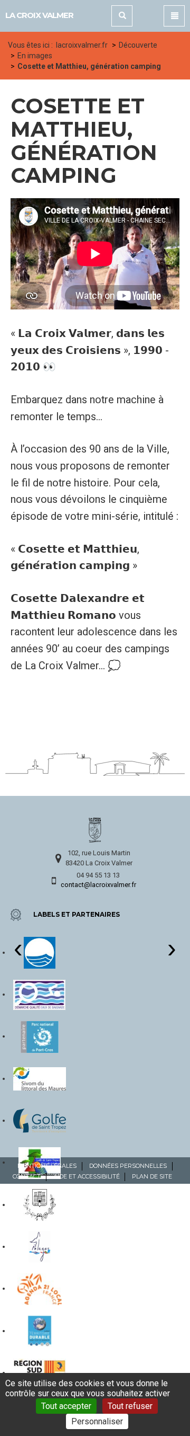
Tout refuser (130, 1406)
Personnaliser (97, 1421)
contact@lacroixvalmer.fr (98, 885)
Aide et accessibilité (86, 1176)
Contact (27, 1176)
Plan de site (152, 1176)
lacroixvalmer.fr (82, 45)
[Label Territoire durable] (39, 1330)
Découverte (138, 45)
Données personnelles (128, 1165)
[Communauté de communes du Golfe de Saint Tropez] (39, 1120)
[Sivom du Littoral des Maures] (39, 1078)
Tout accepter (66, 1406)
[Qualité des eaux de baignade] (39, 994)
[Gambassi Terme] (39, 1204)
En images (34, 55)
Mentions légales (47, 1165)
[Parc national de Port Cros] (39, 1036)
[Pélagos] (39, 1246)
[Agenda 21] (39, 1288)
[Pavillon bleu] (39, 952)
